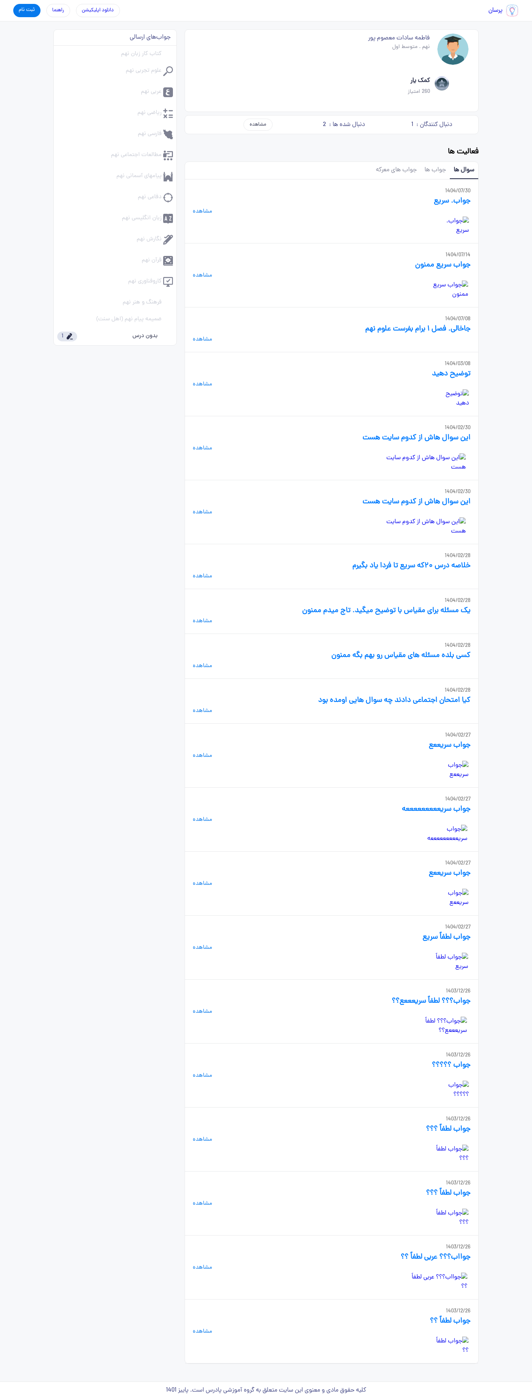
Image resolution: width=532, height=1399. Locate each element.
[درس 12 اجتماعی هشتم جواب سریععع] (449, 898)
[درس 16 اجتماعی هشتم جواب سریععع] (449, 770)
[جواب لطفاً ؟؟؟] (448, 1154)
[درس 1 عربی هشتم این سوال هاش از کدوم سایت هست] (422, 462)
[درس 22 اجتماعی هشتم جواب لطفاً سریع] (447, 962)
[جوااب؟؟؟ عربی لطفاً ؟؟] (438, 1282)
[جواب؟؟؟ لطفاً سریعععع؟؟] (434, 1026)
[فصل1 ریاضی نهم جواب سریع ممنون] (444, 290)
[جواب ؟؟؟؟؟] (451, 1090)
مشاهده (258, 124)
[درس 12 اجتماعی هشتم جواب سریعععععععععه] (439, 834)
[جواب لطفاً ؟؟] (450, 1346)
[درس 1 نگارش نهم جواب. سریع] (451, 226)
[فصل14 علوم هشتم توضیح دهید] (451, 398)
